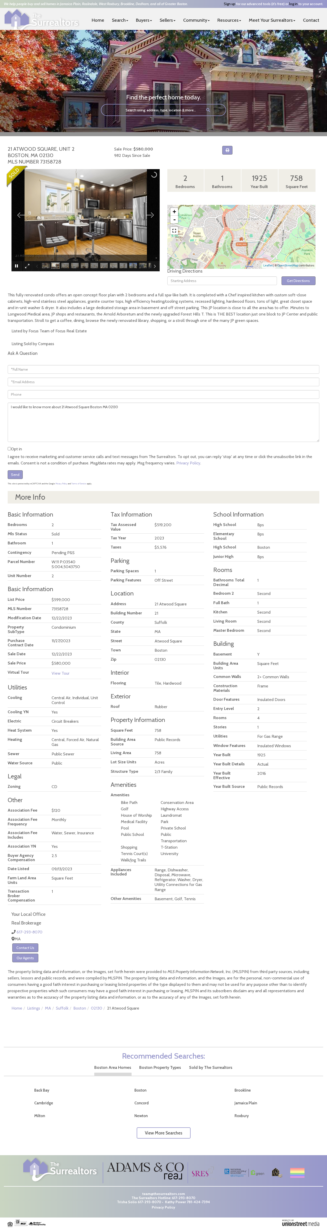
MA (48, 1008)
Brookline (243, 1090)
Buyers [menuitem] (142, 20)
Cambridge (43, 1103)
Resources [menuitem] (228, 20)
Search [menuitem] (119, 20)
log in (293, 4)
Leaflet (268, 265)
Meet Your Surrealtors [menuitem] (271, 20)
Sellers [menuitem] (166, 20)
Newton (141, 1116)
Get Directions (298, 280)
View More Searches (163, 1133)
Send (15, 474)
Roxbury (242, 1116)
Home (16, 1008)
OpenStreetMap (287, 265)
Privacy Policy (188, 463)
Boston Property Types (160, 1067)
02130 (96, 1008)
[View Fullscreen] (174, 231)
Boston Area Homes (112, 1067)
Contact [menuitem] (311, 20)
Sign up (229, 4)
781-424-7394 (198, 1202)
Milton (39, 1116)
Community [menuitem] (195, 20)
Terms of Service (78, 483)
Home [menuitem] (98, 20)
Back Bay (41, 1090)
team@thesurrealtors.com (163, 1194)
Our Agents (25, 958)
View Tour (60, 673)
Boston (79, 1008)
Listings (33, 1008)
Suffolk (62, 1008)
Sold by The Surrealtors (210, 1067)
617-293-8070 (29, 932)
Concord (141, 1103)
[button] (208, 109)
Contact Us (25, 947)
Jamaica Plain (246, 1103)
